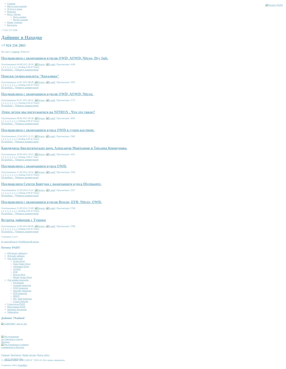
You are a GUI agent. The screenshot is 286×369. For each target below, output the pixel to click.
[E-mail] (50, 64)
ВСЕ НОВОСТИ (13, 359)
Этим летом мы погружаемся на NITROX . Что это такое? (48, 112)
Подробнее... (7, 69)
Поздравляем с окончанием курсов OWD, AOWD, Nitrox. (47, 94)
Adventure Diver (21, 266)
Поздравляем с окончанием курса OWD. (34, 166)
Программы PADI (16, 307)
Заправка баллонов (17, 309)
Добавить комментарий (27, 69)
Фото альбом (19, 17)
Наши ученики (14, 22)
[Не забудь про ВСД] (16, 347)
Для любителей (15, 258)
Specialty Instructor (22, 290)
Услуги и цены (14, 9)
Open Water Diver (21, 264)
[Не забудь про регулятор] (16, 342)
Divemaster (18, 282)
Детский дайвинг (16, 256)
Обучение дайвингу (17, 253)
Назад (13, 241)
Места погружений (17, 6)
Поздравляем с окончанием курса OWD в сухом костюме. (48, 130)
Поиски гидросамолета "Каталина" (30, 76)
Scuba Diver (19, 261)
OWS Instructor (20, 288)
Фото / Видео (14, 14)
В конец (35, 241)
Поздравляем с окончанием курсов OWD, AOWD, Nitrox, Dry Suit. (54, 58)
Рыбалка (11, 11)
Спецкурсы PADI (16, 304)
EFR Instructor (20, 293)
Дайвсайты (12, 312)
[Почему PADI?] (274, 5)
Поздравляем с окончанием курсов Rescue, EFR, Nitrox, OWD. (51, 202)
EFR (15, 272)
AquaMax (22, 365)
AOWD (17, 269)
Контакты (12, 25)
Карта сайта (43, 355)
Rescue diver (19, 274)
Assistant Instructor (22, 285)
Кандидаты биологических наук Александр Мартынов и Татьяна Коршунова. (64, 148)
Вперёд (27, 241)
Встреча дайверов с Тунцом (23, 220)
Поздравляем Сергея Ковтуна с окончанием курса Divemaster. (51, 184)
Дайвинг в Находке (21, 37)
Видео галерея (20, 19)
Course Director (20, 301)
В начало (5, 241)
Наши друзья (29, 355)
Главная (11, 3)
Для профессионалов (17, 280)
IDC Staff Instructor (22, 299)
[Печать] (40, 64)
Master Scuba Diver (22, 277)
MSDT (16, 296)
